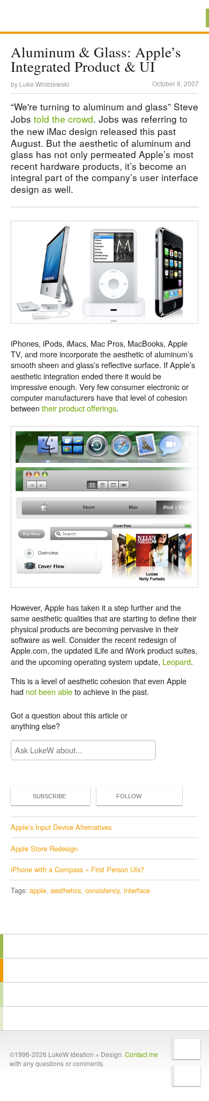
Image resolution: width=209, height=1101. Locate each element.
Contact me (141, 1054)
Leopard (176, 661)
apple (37, 890)
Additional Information (47, 17)
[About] (104, 946)
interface (137, 890)
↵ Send (140, 750)
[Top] (104, 918)
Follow (128, 796)
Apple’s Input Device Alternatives (61, 827)
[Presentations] (104, 994)
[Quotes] (104, 970)
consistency (102, 890)
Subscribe (49, 796)
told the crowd (63, 118)
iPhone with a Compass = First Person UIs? (77, 869)
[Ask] (104, 1018)
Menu (187, 18)
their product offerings (79, 408)
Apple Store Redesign (44, 848)
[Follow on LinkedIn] (186, 1076)
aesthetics (65, 890)
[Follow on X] (186, 1049)
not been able (49, 691)
